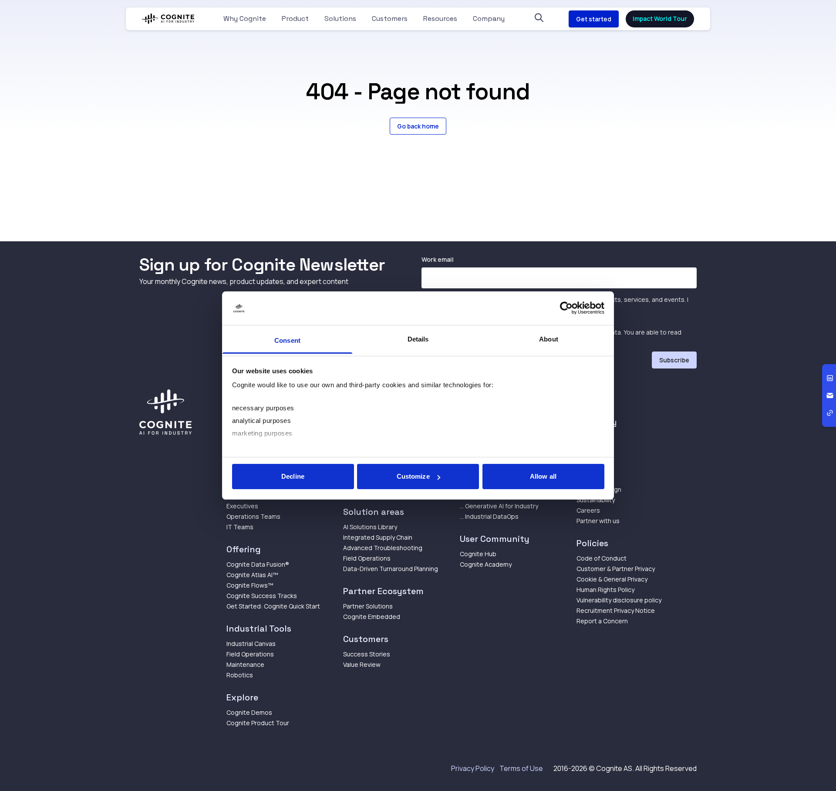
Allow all (543, 476)
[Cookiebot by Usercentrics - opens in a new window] (566, 308)
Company (489, 18)
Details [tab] (418, 339)
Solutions (340, 18)
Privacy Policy (472, 768)
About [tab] (548, 339)
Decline (292, 476)
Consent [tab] (287, 340)
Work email (437, 259)
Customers (390, 18)
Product (295, 18)
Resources (440, 18)
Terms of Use (521, 768)
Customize (413, 476)
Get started (593, 19)
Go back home (418, 126)
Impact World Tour (660, 18)
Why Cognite (244, 18)
